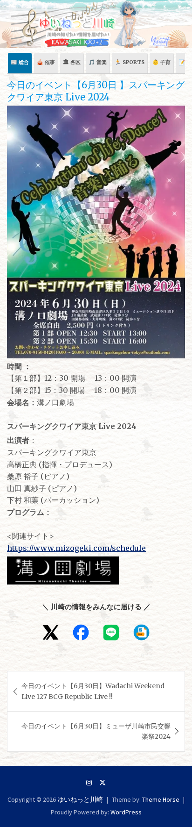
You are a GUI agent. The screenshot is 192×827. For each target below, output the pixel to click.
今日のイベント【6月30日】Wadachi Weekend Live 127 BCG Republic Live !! (93, 691)
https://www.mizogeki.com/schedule (76, 548)
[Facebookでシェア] (80, 632)
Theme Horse (160, 799)
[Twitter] (103, 783)
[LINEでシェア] (111, 632)
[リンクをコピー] (141, 632)
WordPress (126, 812)
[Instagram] (89, 783)
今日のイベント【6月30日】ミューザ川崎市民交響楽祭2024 (96, 731)
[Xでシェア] (50, 632)
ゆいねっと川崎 (80, 799)
